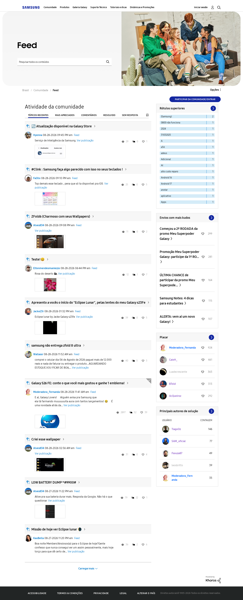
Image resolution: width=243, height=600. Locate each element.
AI (162, 165)
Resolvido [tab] (109, 115)
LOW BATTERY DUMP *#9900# (53, 482)
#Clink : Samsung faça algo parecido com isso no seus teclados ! (77, 169)
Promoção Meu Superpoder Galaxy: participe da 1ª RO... (179, 254)
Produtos (64, 7)
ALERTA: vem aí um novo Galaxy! (177, 319)
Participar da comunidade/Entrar (195, 99)
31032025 (166, 134)
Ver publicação (85, 140)
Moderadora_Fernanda (46, 392)
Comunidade (50, 7)
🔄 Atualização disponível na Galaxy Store (61, 126)
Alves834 (38, 225)
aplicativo (166, 196)
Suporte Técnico (98, 7)
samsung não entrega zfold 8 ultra (56, 345)
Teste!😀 (38, 259)
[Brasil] (31, 7)
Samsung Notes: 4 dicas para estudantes (177, 300)
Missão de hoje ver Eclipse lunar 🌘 (56, 529)
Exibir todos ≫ (187, 217)
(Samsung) (166, 116)
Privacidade (101, 593)
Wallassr (38, 354)
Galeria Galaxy (80, 7)
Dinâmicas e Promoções (142, 7)
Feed (76, 135)
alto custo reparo (169, 171)
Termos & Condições (70, 593)
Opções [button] (214, 89)
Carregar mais (86, 568)
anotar (164, 189)
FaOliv (36, 178)
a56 (163, 147)
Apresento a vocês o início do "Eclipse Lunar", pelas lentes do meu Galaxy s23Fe (88, 302)
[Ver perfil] (28, 135)
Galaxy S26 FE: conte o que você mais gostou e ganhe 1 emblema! (78, 383)
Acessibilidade (37, 593)
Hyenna (37, 135)
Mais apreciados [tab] (65, 115)
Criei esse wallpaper (46, 439)
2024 (163, 128)
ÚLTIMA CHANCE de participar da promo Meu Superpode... (177, 280)
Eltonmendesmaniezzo (46, 268)
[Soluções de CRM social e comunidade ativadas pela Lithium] (213, 579)
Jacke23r (38, 311)
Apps (163, 202)
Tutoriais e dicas (118, 7)
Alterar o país (146, 593)
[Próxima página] (213, 108)
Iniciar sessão (201, 7)
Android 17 (166, 183)
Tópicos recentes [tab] (38, 115)
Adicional (166, 159)
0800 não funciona (170, 122)
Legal (123, 593)
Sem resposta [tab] (130, 115)
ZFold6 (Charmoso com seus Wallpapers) (60, 216)
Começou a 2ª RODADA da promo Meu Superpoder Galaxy (179, 234)
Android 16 (166, 177)
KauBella (38, 538)
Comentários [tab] (89, 115)
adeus (164, 153)
